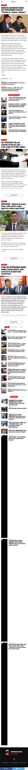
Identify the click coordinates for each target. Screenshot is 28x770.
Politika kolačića (23, 762)
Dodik (11, 78)
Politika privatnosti (14, 762)
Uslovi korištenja (5, 762)
